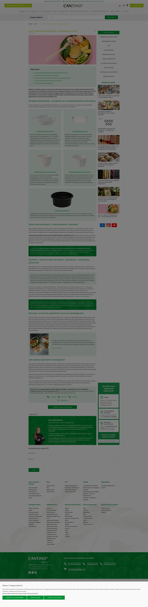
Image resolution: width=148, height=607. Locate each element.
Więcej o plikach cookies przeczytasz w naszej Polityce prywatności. (20, 593)
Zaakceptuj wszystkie (54, 597)
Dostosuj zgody (35, 597)
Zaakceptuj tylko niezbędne (14, 597)
